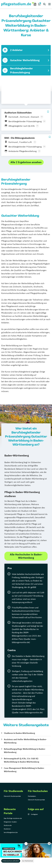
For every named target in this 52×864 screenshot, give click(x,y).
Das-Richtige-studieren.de (13, 818)
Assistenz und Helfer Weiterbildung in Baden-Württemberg (25, 741)
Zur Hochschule (27, 861)
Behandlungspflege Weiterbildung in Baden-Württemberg (24, 750)
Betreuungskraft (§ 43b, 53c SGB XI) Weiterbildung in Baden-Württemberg (21, 760)
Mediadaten (32, 796)
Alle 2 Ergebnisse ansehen (26, 162)
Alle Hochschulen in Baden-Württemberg (26, 556)
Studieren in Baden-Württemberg (19, 733)
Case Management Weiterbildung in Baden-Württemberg (24, 770)
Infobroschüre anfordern (10, 861)
